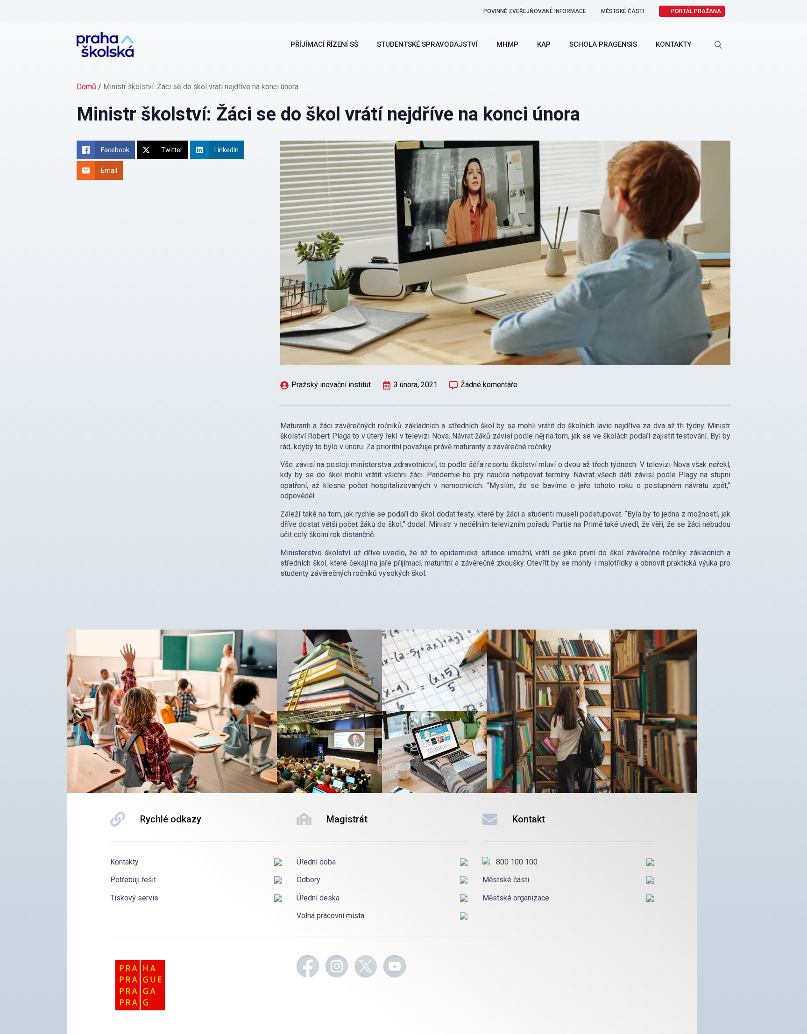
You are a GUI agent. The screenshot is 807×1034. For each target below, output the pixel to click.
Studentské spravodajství (427, 44)
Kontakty (673, 44)
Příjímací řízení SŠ (324, 44)
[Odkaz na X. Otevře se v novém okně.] (365, 967)
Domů (86, 86)
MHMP (507, 44)
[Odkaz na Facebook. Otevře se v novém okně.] (308, 967)
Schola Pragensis (603, 44)
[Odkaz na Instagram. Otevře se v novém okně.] (337, 967)
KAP (544, 44)
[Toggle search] (718, 45)
